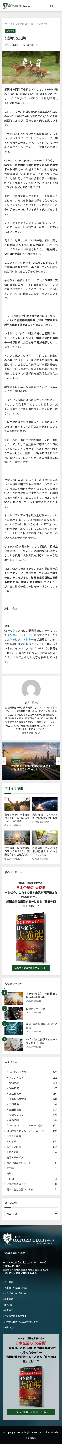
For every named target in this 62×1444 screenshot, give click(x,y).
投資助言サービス (35, 1009)
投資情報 (42, 23)
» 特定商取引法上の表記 (15, 1287)
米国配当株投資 (17, 1099)
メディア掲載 (14, 1146)
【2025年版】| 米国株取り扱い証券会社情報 (42, 995)
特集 (9, 1173)
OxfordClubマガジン (26, 23)
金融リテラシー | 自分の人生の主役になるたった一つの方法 (17, 818)
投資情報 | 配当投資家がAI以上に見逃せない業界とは (31, 767)
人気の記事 (13, 1152)
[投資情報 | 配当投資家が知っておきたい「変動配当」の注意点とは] (17, 837)
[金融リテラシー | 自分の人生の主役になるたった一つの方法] (17, 804)
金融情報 (14, 1120)
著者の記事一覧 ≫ (31, 732)
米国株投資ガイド (16, 1184)
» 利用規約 (8, 1299)
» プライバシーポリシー (15, 1293)
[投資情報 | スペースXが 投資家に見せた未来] (45, 804)
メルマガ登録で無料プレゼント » (31, 968)
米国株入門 (15, 1093)
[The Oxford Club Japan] (16, 5)
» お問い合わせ (10, 1327)
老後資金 (14, 1104)
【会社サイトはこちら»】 (35, 1262)
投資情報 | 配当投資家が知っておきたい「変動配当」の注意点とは (17, 851)
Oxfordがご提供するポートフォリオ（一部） (42, 1041)
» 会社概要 (8, 1282)
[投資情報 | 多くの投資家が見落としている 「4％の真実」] (45, 837)
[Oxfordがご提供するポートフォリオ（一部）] (13, 1044)
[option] (31, 761)
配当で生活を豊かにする (20, 1189)
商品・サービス (15, 1157)
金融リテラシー (17, 1115)
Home (10, 23)
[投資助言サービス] (13, 1013)
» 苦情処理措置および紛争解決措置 (20, 1321)
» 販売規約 (8, 1304)
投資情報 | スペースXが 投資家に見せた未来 (45, 816)
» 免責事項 (8, 1310)
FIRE (12, 1179)
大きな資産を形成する (19, 1162)
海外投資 (14, 1088)
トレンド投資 (16, 1077)
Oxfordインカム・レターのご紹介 (25, 1125)
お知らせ (11, 1141)
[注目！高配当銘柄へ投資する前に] (13, 1028)
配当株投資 (15, 1109)
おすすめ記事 (14, 1136)
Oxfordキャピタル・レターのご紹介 (26, 1130)
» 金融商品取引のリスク (15, 1316)
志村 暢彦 (14, 45)
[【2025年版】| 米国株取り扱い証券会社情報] (13, 998)
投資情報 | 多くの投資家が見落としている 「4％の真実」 (45, 851)
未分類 (10, 1168)
